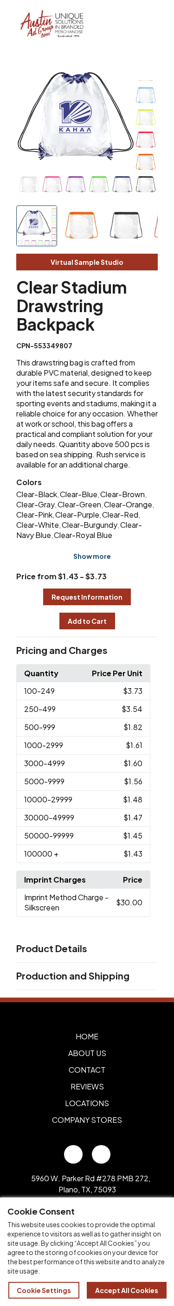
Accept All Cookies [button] (126, 1290)
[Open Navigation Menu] (146, 24)
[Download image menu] (145, 68)
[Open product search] (126, 24)
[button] (87, 650)
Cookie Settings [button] (44, 1290)
